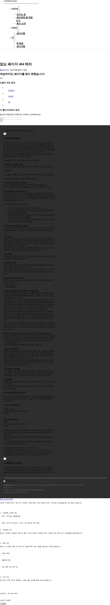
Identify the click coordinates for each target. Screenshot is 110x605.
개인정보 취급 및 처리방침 (12, 130)
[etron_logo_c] (10, 1)
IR (9, 102)
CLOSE (3, 604)
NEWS (10, 96)
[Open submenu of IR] (14, 38)
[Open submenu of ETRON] (19, 9)
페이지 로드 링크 (6, 499)
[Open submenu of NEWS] (18, 28)
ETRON (11, 90)
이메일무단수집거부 (27, 130)
